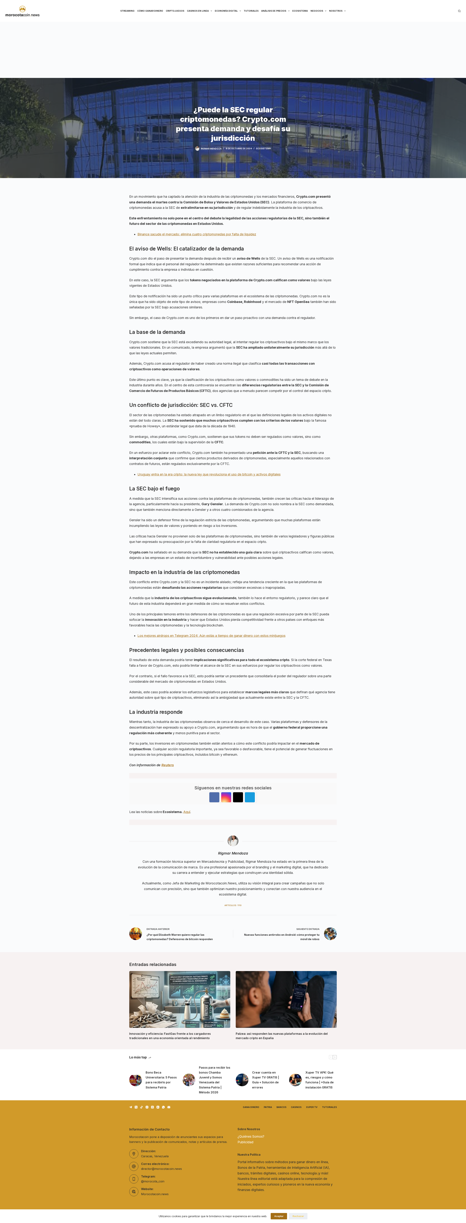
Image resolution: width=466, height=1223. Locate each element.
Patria (268, 1107)
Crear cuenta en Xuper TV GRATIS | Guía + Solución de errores (265, 1080)
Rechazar (298, 1216)
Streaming (127, 10)
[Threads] (152, 1107)
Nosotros (335, 10)
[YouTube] (158, 1107)
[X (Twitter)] (136, 1107)
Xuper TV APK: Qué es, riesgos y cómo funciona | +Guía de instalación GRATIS (319, 1080)
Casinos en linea (198, 10)
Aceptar (278, 1216)
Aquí (186, 812)
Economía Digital (226, 10)
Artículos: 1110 (233, 905)
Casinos (296, 1107)
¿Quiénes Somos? (251, 1136)
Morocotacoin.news (155, 1194)
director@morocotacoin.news (161, 1169)
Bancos (281, 1107)
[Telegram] (130, 1107)
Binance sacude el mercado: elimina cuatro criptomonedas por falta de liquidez (196, 234)
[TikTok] (141, 1107)
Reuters (167, 765)
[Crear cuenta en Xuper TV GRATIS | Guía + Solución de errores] (242, 1080)
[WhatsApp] (163, 1107)
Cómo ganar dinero (150, 10)
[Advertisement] (233, 49)
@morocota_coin (152, 1181)
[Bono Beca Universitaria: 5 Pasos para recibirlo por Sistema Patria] (135, 1080)
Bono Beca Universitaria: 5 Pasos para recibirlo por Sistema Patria (161, 1080)
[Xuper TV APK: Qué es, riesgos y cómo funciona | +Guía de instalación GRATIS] (295, 1080)
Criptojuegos (175, 10)
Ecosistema (300, 10)
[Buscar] (459, 11)
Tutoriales (251, 10)
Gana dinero (251, 1107)
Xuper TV (311, 1107)
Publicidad (245, 1142)
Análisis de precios (273, 10)
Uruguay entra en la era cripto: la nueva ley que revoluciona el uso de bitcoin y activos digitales (209, 474)
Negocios (317, 10)
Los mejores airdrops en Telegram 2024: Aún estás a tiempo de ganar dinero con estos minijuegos (211, 636)
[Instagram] (147, 1107)
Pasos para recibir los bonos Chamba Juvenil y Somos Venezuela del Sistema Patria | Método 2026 (214, 1080)
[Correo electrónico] (168, 1107)
